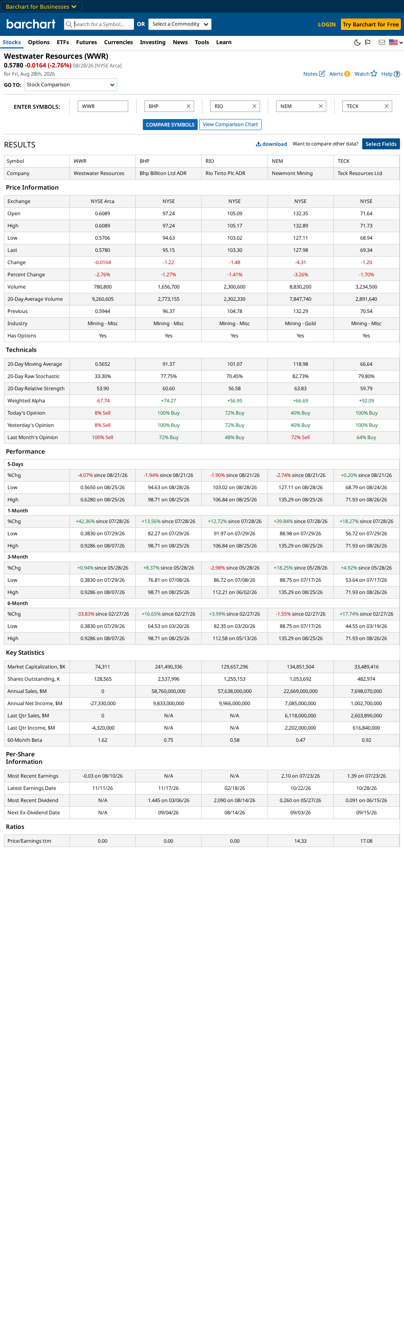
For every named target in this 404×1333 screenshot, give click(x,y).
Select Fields (381, 143)
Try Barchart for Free (371, 24)
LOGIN (327, 24)
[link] (391, 74)
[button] (396, 43)
